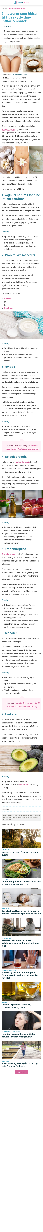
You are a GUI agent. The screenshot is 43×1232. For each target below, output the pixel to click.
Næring (4, 1002)
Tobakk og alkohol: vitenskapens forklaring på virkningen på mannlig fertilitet (20, 975)
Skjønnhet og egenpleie (17, 8)
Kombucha (9, 308)
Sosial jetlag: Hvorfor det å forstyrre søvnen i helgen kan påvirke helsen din (21, 912)
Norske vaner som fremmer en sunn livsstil (20, 853)
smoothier (23, 784)
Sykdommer (6, 938)
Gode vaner (6, 909)
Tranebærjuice (8, 554)
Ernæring (5, 850)
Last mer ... (21, 1072)
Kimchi (7, 299)
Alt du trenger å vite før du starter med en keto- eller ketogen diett (21, 883)
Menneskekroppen (9, 970)
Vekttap (5, 879)
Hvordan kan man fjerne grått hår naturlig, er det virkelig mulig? (18, 1035)
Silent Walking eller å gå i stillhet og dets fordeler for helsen (20, 1064)
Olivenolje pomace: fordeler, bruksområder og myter (16, 1006)
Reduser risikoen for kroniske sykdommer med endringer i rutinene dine (20, 943)
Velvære (4, 8)
